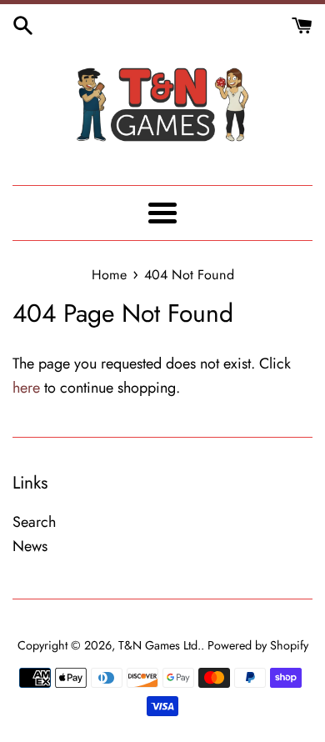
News (30, 546)
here (26, 388)
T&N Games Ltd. (159, 645)
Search (34, 522)
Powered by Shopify (258, 645)
